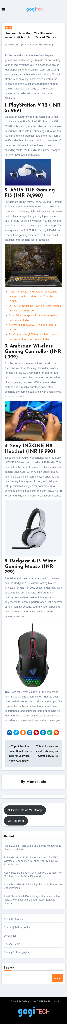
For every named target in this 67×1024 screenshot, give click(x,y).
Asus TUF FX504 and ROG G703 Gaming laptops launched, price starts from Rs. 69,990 (33, 296)
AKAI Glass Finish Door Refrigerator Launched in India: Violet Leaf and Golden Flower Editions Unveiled (32, 899)
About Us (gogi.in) (14, 919)
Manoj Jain (36, 782)
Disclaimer (10, 935)
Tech (8, 27)
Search (9, 967)
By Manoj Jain (12, 44)
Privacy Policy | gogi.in (17, 952)
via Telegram (16, 820)
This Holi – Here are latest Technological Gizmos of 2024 (47, 751)
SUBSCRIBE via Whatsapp (25, 810)
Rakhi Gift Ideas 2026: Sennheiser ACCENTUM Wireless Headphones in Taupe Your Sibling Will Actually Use (31, 861)
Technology (48, 44)
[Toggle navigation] (3, 9)
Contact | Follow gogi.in (17, 927)
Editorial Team (12, 944)
